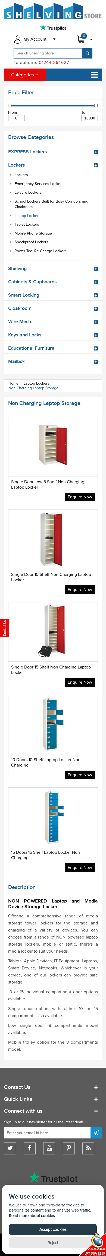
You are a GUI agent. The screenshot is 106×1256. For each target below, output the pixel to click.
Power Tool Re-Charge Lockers (41, 251)
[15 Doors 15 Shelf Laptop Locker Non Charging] (53, 831)
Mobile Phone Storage (33, 233)
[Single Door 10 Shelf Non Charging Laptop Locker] (53, 553)
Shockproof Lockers (31, 242)
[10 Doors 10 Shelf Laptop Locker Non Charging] (53, 738)
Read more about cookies (32, 1215)
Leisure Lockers (28, 192)
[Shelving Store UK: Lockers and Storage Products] (53, 11)
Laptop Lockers (27, 215)
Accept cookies (53, 1229)
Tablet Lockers (27, 224)
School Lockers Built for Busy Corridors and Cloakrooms (51, 204)
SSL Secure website (92, 1244)
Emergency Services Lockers (39, 183)
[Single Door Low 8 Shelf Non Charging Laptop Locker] (53, 460)
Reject (53, 1242)
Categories (23, 75)
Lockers (21, 175)
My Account (35, 39)
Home (13, 383)
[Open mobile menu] (94, 75)
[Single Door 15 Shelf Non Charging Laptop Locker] (53, 645)
